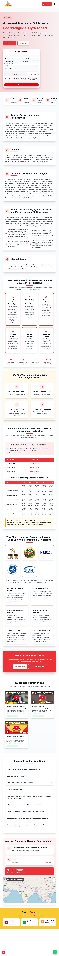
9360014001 (48, 862)
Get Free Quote (9, 43)
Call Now (24, 43)
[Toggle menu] (54, 4)
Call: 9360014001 (38, 666)
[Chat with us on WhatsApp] (55, 952)
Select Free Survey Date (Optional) (11, 63)
